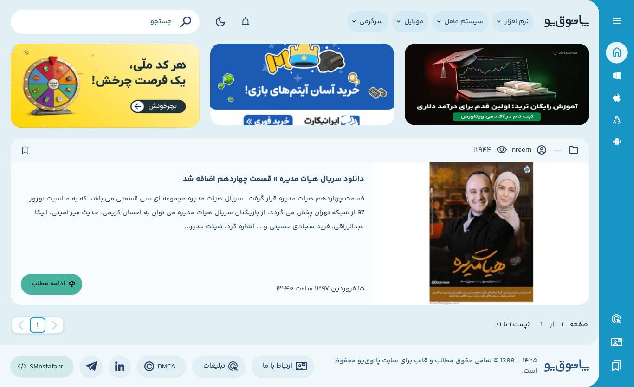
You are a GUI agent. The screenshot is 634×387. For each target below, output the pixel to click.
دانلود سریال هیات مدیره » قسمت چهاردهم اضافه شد (273, 179)
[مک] (617, 97)
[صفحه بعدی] (21, 325)
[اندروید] (617, 142)
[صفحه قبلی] (54, 325)
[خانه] (617, 53)
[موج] (497, 86)
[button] (37, 325)
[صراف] (105, 86)
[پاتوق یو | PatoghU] (566, 21)
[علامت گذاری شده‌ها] (617, 366)
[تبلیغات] (617, 319)
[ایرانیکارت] (302, 86)
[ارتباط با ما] (617, 342)
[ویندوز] (617, 76)
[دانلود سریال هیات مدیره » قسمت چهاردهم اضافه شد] (482, 233)
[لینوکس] (617, 119)
